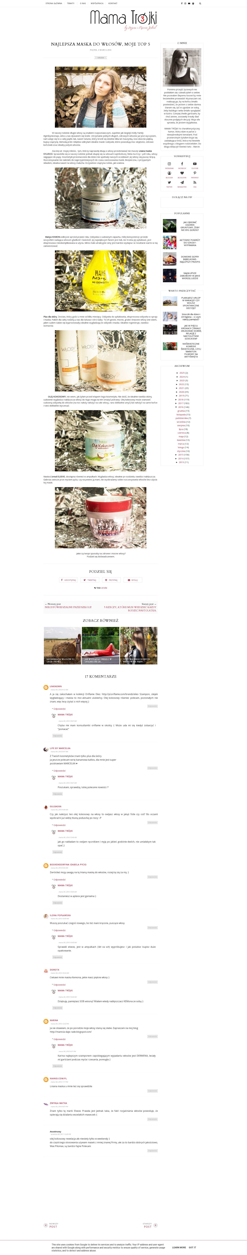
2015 (181, 454)
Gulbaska (55, 806)
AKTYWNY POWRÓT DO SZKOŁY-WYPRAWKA (190, 243)
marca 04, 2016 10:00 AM (60, 918)
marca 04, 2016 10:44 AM (68, 997)
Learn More (179, 1247)
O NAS (83, 3)
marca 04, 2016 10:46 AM (68, 837)
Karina (54, 1020)
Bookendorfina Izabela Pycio (68, 864)
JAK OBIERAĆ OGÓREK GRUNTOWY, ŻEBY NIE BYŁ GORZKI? (190, 226)
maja (181, 436)
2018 (181, 399)
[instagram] (184, 3)
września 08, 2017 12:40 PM (61, 1134)
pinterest (195, 178)
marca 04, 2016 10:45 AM (68, 892)
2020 (182, 391)
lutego (181, 447)
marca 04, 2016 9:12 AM (59, 690)
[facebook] (181, 3)
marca (181, 443)
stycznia (181, 451)
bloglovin (182, 178)
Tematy (70, 3)
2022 (182, 384)
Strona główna (54, 3)
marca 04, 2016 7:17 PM (59, 1082)
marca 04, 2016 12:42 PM (60, 1024)
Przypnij (113, 580)
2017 (181, 403)
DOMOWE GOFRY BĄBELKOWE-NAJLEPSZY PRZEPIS (190, 259)
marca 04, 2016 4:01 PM (67, 1051)
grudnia (181, 410)
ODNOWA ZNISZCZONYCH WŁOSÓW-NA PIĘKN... (136, 660)
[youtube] (188, 3)
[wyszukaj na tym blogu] (200, 3)
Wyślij (135, 580)
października (182, 418)
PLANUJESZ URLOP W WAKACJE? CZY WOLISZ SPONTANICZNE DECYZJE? (191, 302)
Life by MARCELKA (60, 748)
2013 (182, 462)
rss (195, 187)
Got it (192, 1247)
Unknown (56, 686)
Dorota (54, 969)
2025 (182, 372)
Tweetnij (92, 580)
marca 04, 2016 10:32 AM (60, 973)
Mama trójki (65, 714)
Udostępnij (70, 580)
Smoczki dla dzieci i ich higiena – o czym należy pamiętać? (191, 317)
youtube (195, 168)
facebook (182, 168)
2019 (182, 395)
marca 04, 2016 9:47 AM (59, 751)
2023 (182, 380)
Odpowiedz (152, 706)
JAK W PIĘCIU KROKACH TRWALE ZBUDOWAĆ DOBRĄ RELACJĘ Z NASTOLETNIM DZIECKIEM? (191, 332)
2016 (181, 407)
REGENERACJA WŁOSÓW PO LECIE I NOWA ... (61, 660)
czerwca (182, 432)
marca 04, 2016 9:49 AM (59, 810)
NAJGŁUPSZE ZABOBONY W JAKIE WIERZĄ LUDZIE (190, 276)
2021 (182, 388)
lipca (181, 429)
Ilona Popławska (60, 915)
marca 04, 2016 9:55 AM (59, 868)
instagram (169, 168)
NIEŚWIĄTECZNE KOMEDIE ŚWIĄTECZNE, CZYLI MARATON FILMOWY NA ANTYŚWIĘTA (191, 350)
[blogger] (192, 3)
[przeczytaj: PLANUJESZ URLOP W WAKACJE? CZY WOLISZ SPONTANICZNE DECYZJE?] (170, 305)
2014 (181, 458)
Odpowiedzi (59, 708)
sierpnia (181, 425)
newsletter (182, 187)
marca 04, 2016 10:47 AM (68, 721)
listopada (181, 414)
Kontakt (112, 3)
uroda (101, 58)
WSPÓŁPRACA (97, 3)
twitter (169, 187)
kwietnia (181, 440)
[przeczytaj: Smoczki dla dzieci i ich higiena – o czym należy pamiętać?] (170, 320)
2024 (182, 376)
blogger (169, 178)
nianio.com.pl (58, 1078)
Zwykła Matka (58, 1103)
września (181, 421)
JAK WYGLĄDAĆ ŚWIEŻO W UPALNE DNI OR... (98, 660)
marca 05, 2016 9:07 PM (59, 1106)
